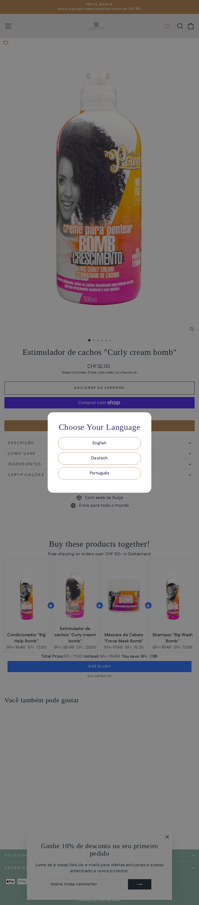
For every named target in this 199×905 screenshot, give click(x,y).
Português (100, 473)
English (99, 443)
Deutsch (99, 458)
